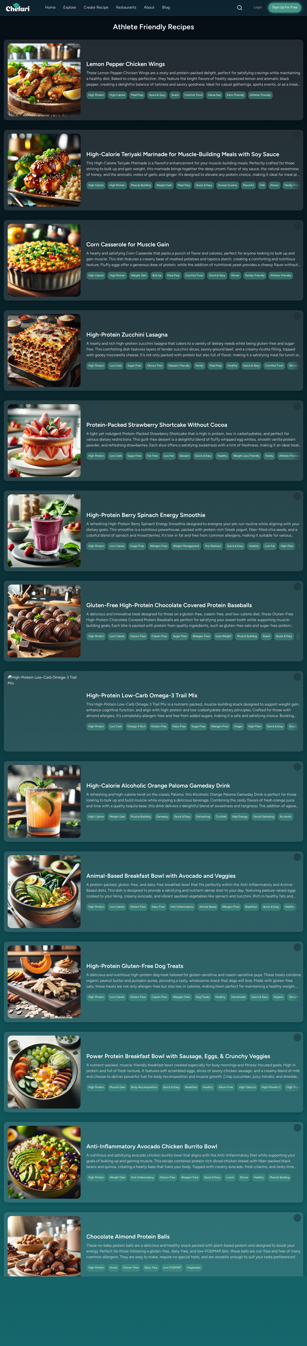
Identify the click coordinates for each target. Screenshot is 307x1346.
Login (258, 7)
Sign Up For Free (284, 7)
